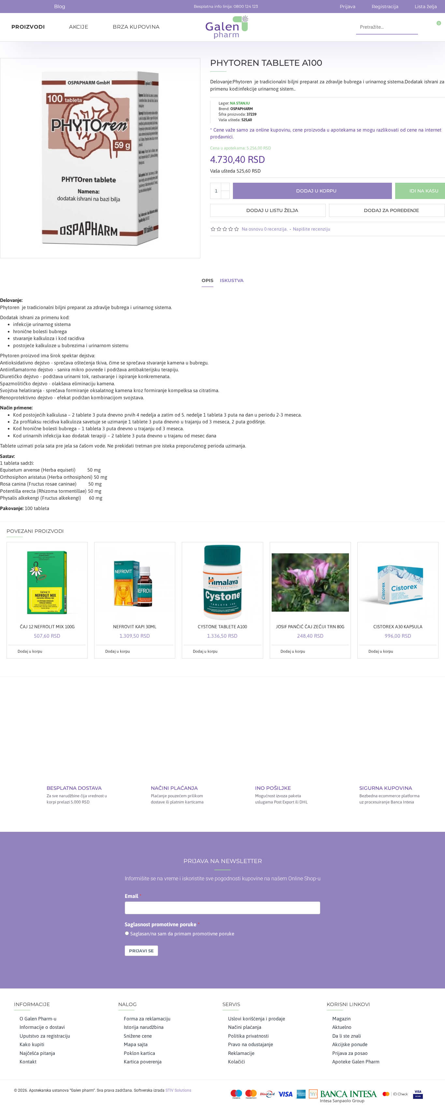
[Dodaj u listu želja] (73, 651)
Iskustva (232, 280)
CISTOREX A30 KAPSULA (398, 626)
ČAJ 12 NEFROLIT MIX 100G (47, 626)
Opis (207, 280)
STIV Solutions (178, 1090)
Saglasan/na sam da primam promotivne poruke (182, 933)
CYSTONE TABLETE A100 (222, 626)
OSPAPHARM (241, 109)
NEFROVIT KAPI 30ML (134, 626)
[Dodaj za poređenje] (80, 651)
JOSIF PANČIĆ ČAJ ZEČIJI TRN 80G (310, 626)
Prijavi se (141, 950)
